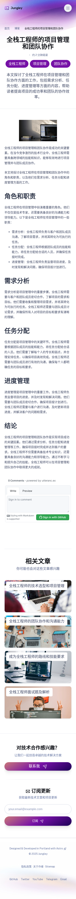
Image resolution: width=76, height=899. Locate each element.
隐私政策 (26, 866)
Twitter (25, 879)
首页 (7, 28)
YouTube (37, 879)
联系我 (34, 766)
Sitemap (50, 866)
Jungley (16, 8)
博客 (17, 28)
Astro (59, 848)
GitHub (13, 879)
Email (63, 879)
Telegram (51, 879)
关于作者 (38, 866)
